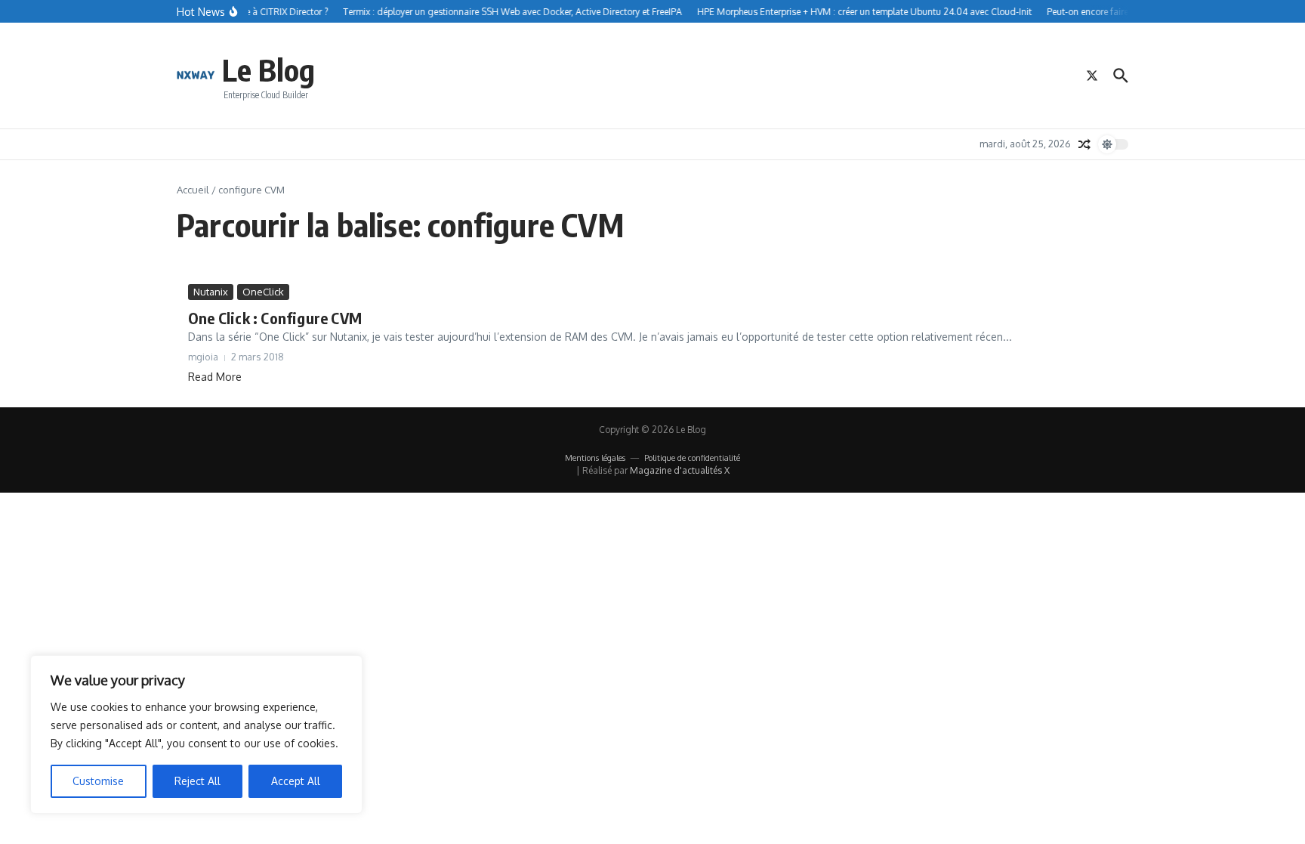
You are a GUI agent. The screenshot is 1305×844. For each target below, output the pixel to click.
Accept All (295, 780)
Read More (215, 376)
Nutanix (210, 292)
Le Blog (268, 69)
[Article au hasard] (1084, 144)
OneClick (263, 292)
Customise (98, 780)
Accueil (193, 190)
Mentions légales (595, 458)
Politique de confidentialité (692, 458)
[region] (196, 734)
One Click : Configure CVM (275, 317)
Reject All (197, 780)
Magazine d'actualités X (680, 470)
